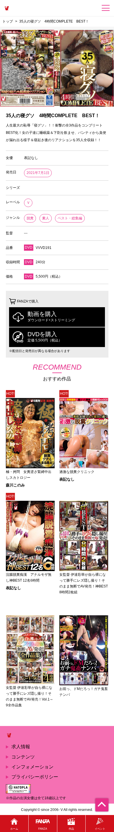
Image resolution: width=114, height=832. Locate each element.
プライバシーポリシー (34, 776)
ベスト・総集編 (70, 218)
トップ (7, 21)
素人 (45, 218)
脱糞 (30, 218)
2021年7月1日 (38, 173)
